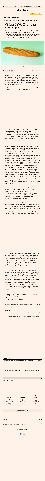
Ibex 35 (4, 6)
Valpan (6, 312)
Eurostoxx (7, 380)
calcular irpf (9, 397)
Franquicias (10, 312)
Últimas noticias (35, 20)
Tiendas (13, 312)
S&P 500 (11, 6)
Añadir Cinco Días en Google (37, 70)
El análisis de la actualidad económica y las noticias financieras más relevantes (19, 304)
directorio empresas (36, 401)
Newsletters (21, 429)
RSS (19, 429)
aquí (27, 317)
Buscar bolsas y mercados (8, 375)
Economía (32, 312)
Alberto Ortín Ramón (22, 66)
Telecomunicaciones (9, 20)
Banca (4, 20)
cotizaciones (9, 405)
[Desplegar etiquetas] (39, 312)
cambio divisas (22, 401)
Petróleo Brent (19, 6)
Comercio (36, 312)
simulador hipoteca (22, 397)
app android (35, 405)
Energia (14, 20)
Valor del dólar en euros (38, 6)
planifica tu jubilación (9, 401)
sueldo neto (35, 397)
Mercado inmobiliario (25, 20)
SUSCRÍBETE (32, 13)
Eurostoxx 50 (28, 6)
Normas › (38, 307)
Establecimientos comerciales (25, 312)
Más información (7, 317)
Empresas (17, 312)
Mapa (17, 429)
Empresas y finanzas (11, 18)
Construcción (18, 20)
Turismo (31, 20)
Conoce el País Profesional (22, 410)
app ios (22, 405)
